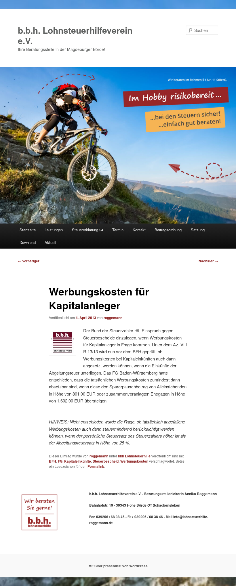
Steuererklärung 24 (87, 229)
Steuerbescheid (106, 461)
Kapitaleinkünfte (77, 461)
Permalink (95, 466)
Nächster (208, 261)
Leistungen (54, 229)
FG (60, 461)
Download (28, 242)
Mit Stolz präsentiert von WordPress (118, 565)
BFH (52, 461)
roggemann (113, 317)
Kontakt (139, 229)
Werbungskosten (134, 461)
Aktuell (50, 242)
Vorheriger (28, 261)
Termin (117, 229)
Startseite (28, 229)
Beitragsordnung (168, 229)
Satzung (198, 229)
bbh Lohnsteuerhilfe (134, 456)
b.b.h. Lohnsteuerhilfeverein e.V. (75, 35)
